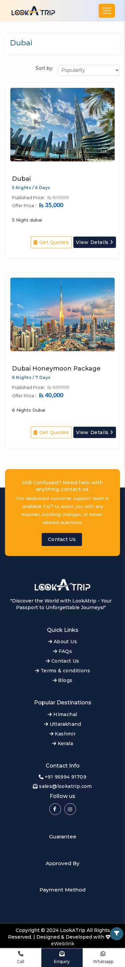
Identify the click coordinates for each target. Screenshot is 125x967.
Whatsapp (103, 961)
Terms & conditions (64, 671)
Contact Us (62, 539)
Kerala (64, 743)
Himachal (64, 714)
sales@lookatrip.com (65, 786)
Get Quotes (53, 242)
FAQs (64, 651)
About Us (64, 642)
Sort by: (44, 68)
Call (20, 961)
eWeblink (62, 944)
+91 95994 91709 (65, 777)
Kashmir (64, 734)
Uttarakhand (64, 724)
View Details (93, 242)
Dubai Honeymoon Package (56, 368)
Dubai (21, 178)
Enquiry (62, 961)
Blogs (64, 680)
